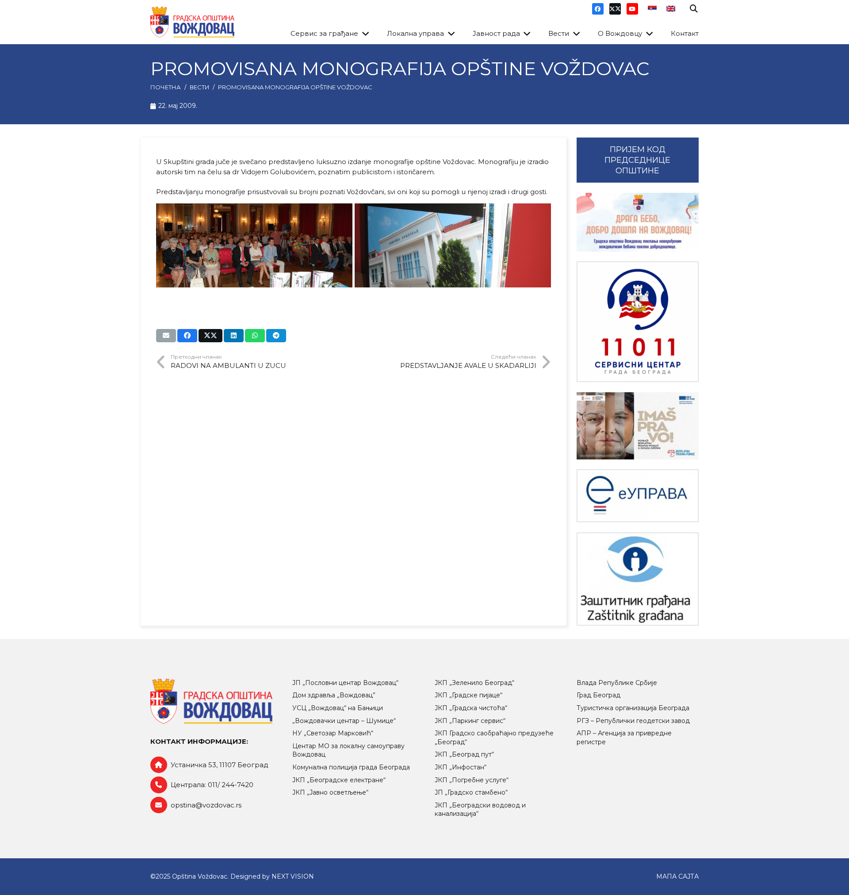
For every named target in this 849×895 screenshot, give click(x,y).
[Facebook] (598, 9)
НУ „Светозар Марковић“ (332, 733)
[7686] (638, 222)
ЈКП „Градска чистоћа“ (471, 708)
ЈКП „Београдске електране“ (339, 780)
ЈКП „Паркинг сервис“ (470, 721)
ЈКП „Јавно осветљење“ (330, 792)
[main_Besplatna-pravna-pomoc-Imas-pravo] (638, 425)
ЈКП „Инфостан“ (460, 767)
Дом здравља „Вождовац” (333, 695)
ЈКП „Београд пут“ (464, 754)
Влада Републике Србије (617, 683)
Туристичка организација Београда (633, 708)
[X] (615, 9)
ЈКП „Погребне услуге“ (472, 780)
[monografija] (254, 245)
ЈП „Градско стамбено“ (471, 792)
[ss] (637, 321)
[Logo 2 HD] (637, 579)
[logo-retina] (192, 22)
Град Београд (598, 695)
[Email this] (166, 335)
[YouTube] (632, 9)
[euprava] (637, 495)
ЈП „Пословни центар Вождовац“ (345, 683)
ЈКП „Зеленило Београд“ (474, 683)
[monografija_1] (453, 245)
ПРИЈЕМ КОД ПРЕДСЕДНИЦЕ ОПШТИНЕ (637, 160)
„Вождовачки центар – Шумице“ (344, 721)
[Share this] (187, 335)
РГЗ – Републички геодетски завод (633, 721)
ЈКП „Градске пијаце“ (468, 695)
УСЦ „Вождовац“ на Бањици (337, 708)
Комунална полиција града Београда (351, 767)
